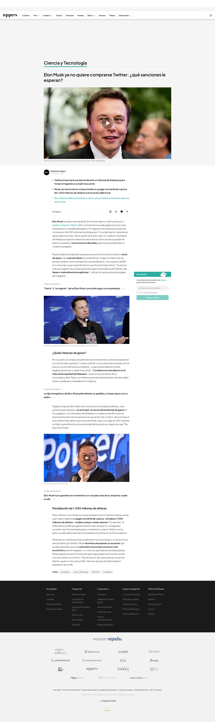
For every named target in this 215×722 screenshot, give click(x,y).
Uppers (151, 599)
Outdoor (76, 624)
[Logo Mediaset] (107, 640)
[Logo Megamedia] (109, 701)
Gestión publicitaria (141, 690)
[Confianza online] (108, 712)
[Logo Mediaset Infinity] (61, 652)
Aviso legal (57, 690)
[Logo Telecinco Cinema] (123, 669)
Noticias (50, 594)
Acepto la (148, 292)
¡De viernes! (77, 619)
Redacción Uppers (58, 171)
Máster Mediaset (105, 624)
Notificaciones (104, 612)
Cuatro (151, 609)
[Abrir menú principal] (211, 15)
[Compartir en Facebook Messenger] (121, 211)
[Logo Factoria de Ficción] (91, 660)
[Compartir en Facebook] (127, 211)
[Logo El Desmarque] (61, 660)
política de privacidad (151, 292)
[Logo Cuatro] (123, 652)
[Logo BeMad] (60, 669)
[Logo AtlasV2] (76, 678)
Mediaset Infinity (156, 594)
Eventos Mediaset (131, 609)
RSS (151, 690)
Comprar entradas (131, 594)
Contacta (101, 594)
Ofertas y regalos (131, 599)
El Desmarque (154, 604)
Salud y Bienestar (131, 614)
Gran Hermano (78, 594)
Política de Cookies (126, 690)
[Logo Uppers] (92, 669)
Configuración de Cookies (108, 690)
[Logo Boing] (123, 660)
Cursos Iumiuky (130, 604)
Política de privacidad (89, 690)
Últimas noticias (53, 604)
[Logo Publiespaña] (107, 678)
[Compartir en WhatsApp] (110, 211)
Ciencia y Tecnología (65, 63)
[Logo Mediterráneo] (138, 678)
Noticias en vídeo (54, 609)
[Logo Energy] (154, 660)
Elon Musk (95, 572)
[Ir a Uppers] (10, 15)
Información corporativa (71, 690)
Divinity (151, 614)
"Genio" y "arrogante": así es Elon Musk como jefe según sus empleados (82, 288)
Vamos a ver (77, 615)
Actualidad (65, 572)
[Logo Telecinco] (91, 652)
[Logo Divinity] (154, 652)
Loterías (50, 599)
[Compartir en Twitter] (116, 211)
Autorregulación (105, 607)
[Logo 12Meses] (154, 669)
